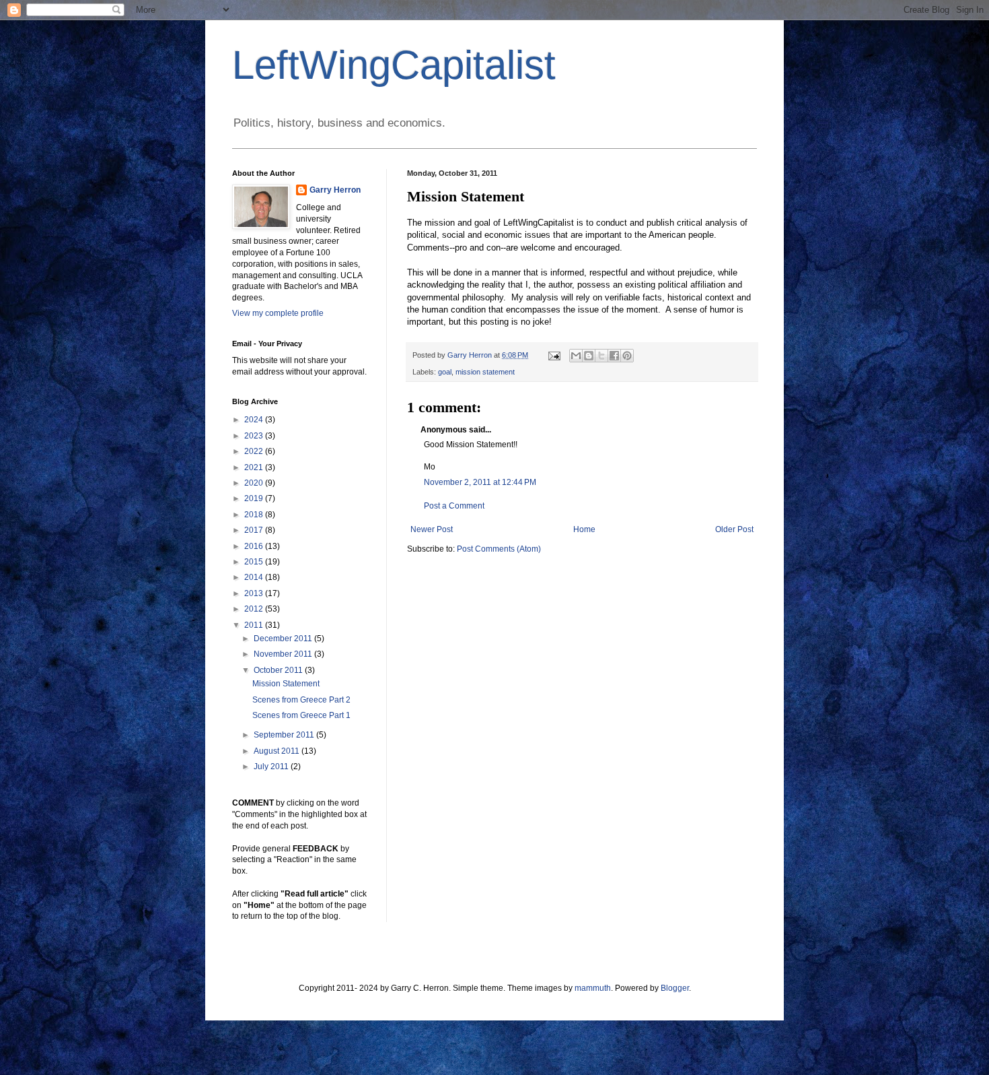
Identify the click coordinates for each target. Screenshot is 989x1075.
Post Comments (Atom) (499, 549)
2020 (254, 483)
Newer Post (431, 529)
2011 (254, 625)
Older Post (734, 529)
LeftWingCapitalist (394, 65)
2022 (254, 451)
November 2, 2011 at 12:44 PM (480, 482)
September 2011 (285, 735)
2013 (254, 593)
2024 (254, 419)
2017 (254, 530)
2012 (254, 609)
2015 (254, 561)
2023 (254, 436)
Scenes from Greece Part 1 (301, 715)
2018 (254, 514)
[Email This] (576, 355)
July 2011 (272, 766)
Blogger (675, 988)
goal (444, 372)
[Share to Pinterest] (627, 355)
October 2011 (279, 670)
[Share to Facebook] (614, 355)
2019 (254, 498)
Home (584, 529)
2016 (254, 546)
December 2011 (284, 638)
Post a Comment (454, 506)
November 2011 (284, 654)
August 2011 (277, 751)
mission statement (485, 372)
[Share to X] (601, 355)
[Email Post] (553, 355)
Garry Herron (335, 190)
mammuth (593, 988)
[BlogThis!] (588, 355)
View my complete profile (278, 313)
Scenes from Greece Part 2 (301, 700)
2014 (254, 577)
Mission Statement (286, 683)
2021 (254, 467)
